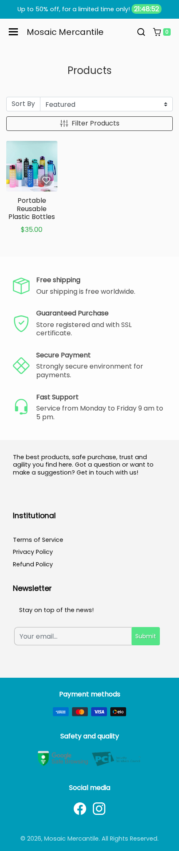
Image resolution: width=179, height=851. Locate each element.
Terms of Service (38, 540)
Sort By (23, 103)
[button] (141, 32)
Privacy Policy (33, 552)
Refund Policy (33, 564)
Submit (145, 636)
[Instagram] (99, 808)
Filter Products (95, 123)
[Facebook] (80, 808)
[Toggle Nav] (13, 32)
